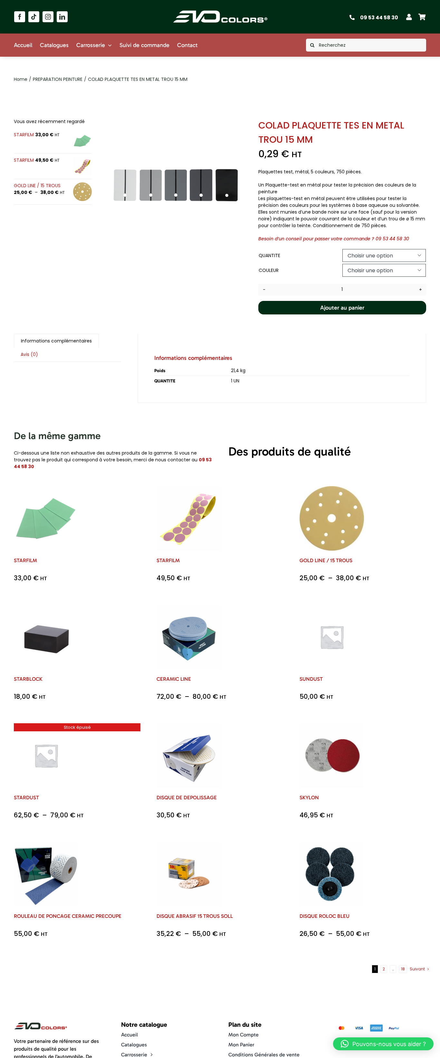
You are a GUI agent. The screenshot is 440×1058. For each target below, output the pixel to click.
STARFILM (25, 560)
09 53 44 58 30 (379, 17)
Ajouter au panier (342, 307)
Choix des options (46, 516)
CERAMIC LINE (174, 679)
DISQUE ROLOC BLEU (324, 916)
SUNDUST (311, 679)
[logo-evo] (220, 10)
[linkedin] (62, 16)
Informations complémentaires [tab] (56, 341)
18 (403, 969)
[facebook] (19, 16)
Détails (51, 522)
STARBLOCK (28, 679)
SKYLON (309, 797)
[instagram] (48, 16)
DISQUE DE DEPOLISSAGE (187, 797)
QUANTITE (269, 255)
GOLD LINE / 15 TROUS (326, 560)
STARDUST (26, 797)
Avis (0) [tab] (29, 354)
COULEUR (269, 270)
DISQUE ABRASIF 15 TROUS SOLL (195, 916)
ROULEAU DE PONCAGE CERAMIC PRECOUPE (67, 916)
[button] (383, 1043)
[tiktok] (33, 16)
